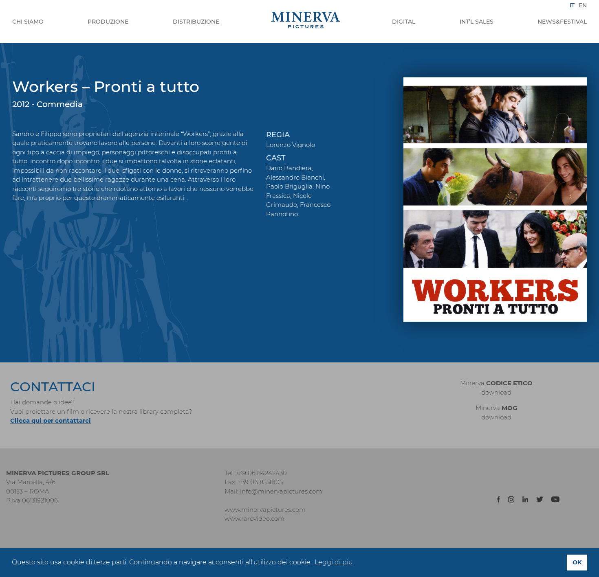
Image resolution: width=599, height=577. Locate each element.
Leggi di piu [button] (334, 562)
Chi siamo (28, 21)
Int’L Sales (476, 21)
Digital (403, 21)
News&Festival (562, 21)
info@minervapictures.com (281, 491)
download (496, 392)
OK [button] (577, 562)
